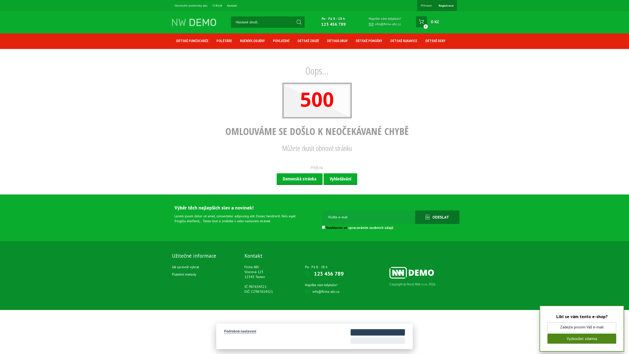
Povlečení (281, 41)
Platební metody (184, 274)
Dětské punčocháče (192, 41)
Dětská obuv (337, 41)
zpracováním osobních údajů (370, 227)
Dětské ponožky (369, 41)
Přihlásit (426, 5)
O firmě (217, 5)
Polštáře (224, 41)
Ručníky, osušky (252, 41)
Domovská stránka (299, 179)
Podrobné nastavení (240, 331)
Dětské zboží (308, 41)
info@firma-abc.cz (388, 24)
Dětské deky (435, 41)
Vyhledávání (340, 179)
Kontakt (232, 5)
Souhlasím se (359, 227)
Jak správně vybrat (185, 267)
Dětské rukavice (403, 41)
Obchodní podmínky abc (191, 5)
